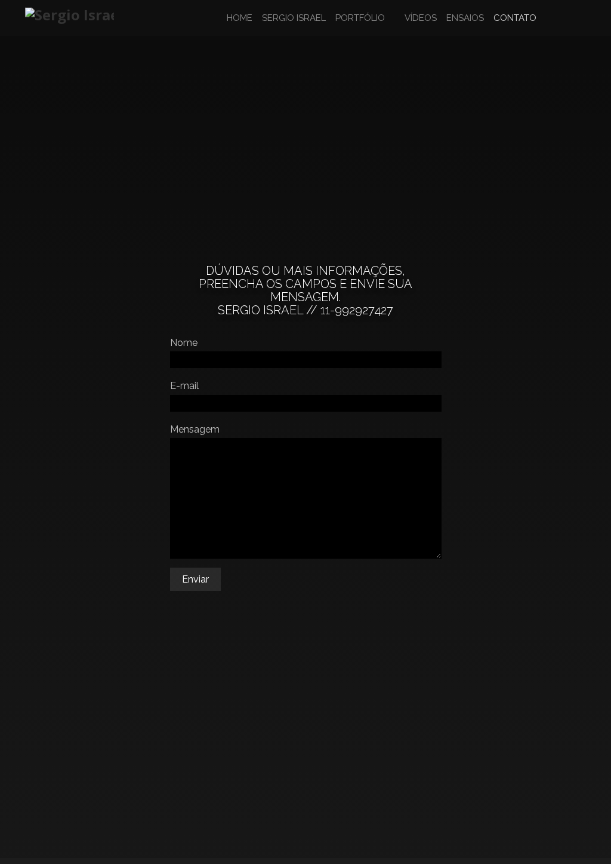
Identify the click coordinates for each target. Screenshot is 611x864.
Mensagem (195, 429)
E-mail (184, 385)
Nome (184, 342)
